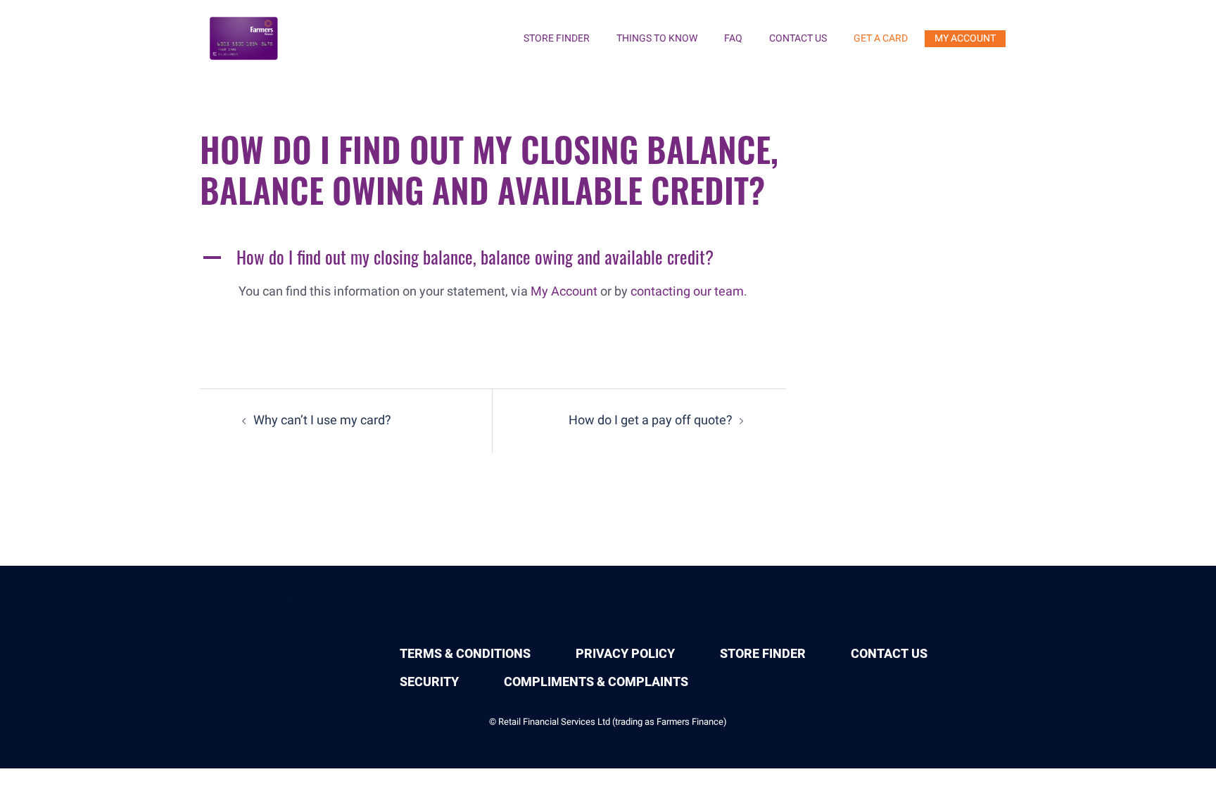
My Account (965, 38)
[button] (493, 260)
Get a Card (881, 38)
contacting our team (687, 291)
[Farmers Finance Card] (244, 38)
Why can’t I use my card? (322, 420)
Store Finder (763, 654)
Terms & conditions (465, 654)
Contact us (798, 38)
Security (429, 682)
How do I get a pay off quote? (651, 420)
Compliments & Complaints (596, 682)
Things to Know (656, 38)
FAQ (733, 38)
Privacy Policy (625, 654)
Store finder (557, 38)
